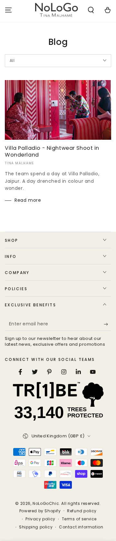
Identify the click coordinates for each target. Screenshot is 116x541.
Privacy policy (40, 519)
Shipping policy (36, 527)
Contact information (81, 527)
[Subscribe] (107, 324)
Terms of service (79, 519)
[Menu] (8, 10)
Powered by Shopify (40, 511)
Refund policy (82, 511)
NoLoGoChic (46, 503)
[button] (90, 10)
